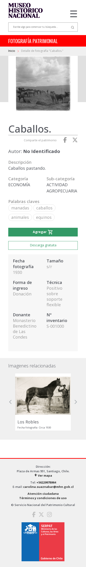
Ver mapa (43, 475)
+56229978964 (46, 482)
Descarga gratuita (43, 245)
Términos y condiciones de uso (43, 498)
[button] (10, 402)
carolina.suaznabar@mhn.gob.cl (48, 487)
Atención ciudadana (43, 494)
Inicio (12, 51)
